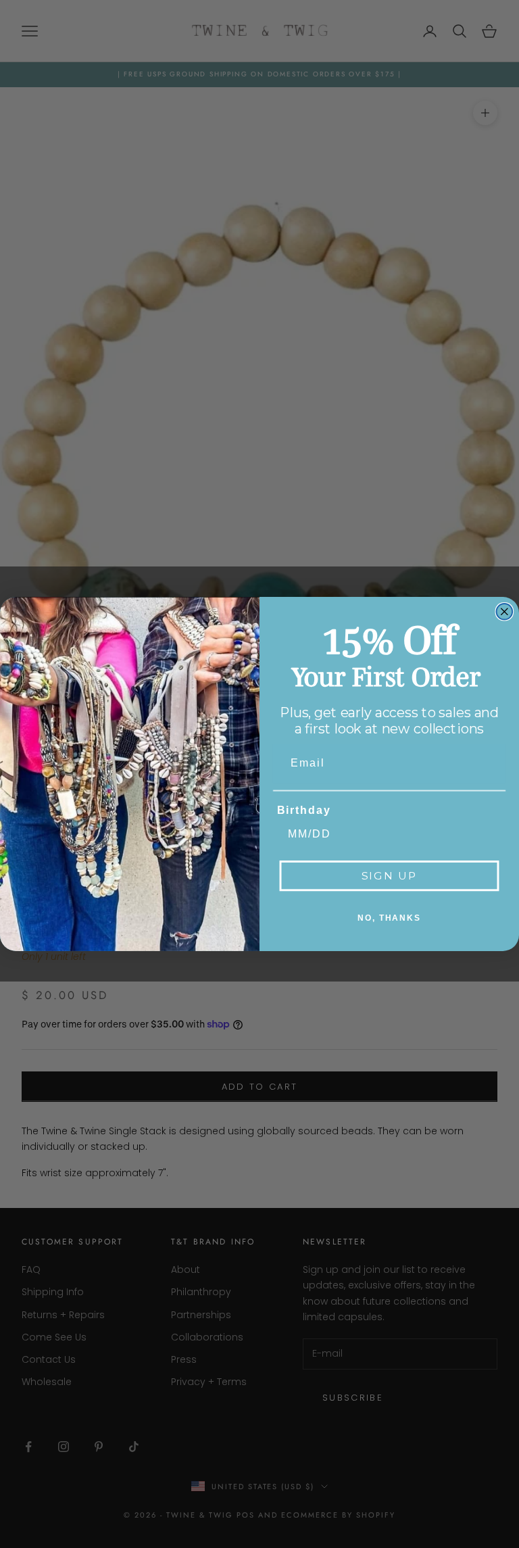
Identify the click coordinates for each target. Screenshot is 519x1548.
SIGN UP (390, 875)
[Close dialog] (505, 612)
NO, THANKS (389, 918)
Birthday (304, 810)
